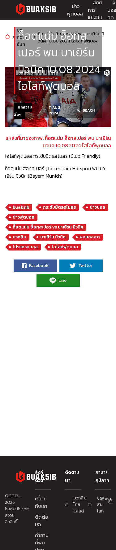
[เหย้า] (7, 37)
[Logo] (36, 10)
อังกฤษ (100, 499)
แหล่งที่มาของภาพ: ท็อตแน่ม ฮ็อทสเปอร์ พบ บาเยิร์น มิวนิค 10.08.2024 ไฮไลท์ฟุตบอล (58, 141)
